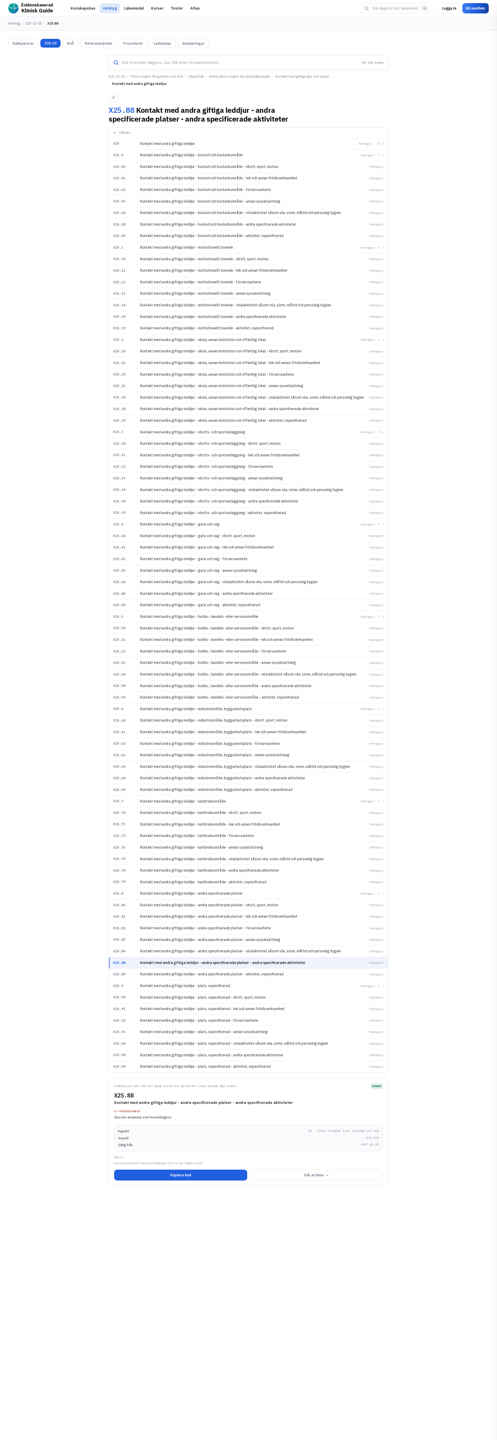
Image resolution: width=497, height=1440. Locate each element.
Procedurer (133, 43)
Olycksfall (195, 76)
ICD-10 (50, 43)
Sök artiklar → (316, 1175)
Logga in (449, 8)
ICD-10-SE (34, 23)
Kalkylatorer (23, 43)
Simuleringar (193, 43)
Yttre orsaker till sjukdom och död (156, 76)
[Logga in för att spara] (113, 97)
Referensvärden (98, 43)
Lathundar (162, 43)
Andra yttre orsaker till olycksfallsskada (239, 76)
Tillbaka (124, 132)
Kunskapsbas (83, 8)
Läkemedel (134, 8)
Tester (177, 8)
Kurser (157, 8)
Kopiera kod (180, 1175)
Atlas (195, 8)
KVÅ (70, 43)
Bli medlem (475, 8)
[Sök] (366, 8)
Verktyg (110, 8)
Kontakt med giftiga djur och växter (302, 76)
